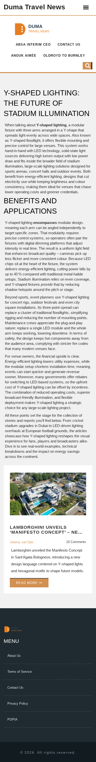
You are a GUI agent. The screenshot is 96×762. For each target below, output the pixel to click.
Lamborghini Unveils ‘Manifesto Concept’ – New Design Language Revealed (47, 530)
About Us (14, 656)
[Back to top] (87, 740)
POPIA (12, 719)
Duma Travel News (34, 7)
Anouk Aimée (23, 55)
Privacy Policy (17, 703)
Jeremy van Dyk (21, 542)
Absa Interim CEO (33, 44)
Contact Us (69, 44)
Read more (27, 583)
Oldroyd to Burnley (64, 55)
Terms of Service (19, 671)
